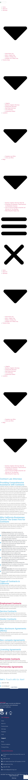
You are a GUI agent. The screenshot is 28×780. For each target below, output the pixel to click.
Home (4, 7)
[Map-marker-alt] (2, 713)
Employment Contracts (10, 603)
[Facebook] (6, 713)
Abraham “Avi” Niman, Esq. (11, 58)
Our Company (5, 717)
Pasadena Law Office (10, 156)
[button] (14, 240)
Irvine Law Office (9, 157)
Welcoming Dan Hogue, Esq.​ (12, 210)
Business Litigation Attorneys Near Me (14, 202)
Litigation (7, 103)
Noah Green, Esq (9, 53)
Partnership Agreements (11, 667)
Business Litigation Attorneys (12, 105)
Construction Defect (10, 111)
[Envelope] (10, 713)
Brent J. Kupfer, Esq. (10, 55)
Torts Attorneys (9, 109)
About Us (5, 8)
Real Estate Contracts (10, 659)
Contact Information (7, 751)
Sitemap (14, 778)
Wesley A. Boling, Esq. (10, 56)
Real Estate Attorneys (10, 108)
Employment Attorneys (10, 106)
